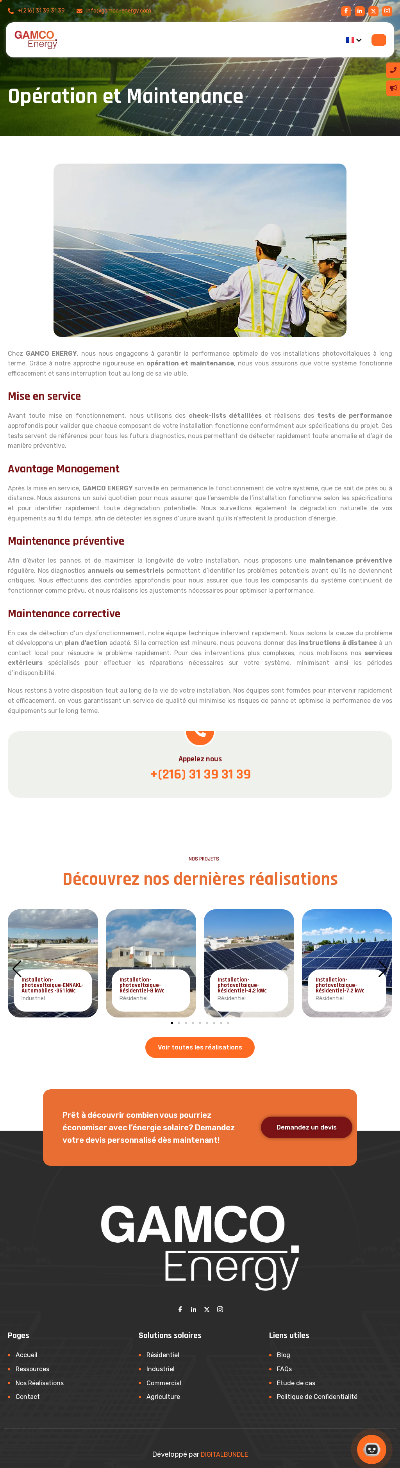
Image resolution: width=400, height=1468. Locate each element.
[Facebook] (346, 11)
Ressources (32, 1369)
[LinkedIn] (193, 1309)
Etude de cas (296, 1383)
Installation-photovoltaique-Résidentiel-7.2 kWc (340, 985)
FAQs (284, 1369)
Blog (283, 1355)
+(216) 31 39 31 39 (200, 774)
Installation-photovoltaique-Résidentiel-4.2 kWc (242, 985)
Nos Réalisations (40, 1383)
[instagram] (373, 11)
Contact (28, 1396)
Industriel (160, 1369)
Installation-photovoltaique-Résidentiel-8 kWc (142, 985)
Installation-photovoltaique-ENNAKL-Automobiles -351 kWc (52, 985)
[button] (172, 1023)
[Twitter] (206, 1309)
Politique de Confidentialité (317, 1396)
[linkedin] (360, 11)
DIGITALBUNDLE (224, 1454)
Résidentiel (162, 1355)
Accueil (27, 1355)
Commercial (163, 1383)
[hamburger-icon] (378, 40)
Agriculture (163, 1396)
